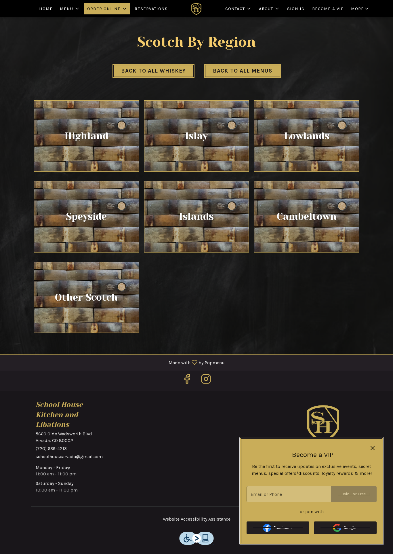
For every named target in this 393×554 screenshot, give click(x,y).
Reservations (151, 8)
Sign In (296, 8)
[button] (70, 8)
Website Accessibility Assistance (196, 519)
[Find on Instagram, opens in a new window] (206, 380)
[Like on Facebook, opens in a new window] (187, 380)
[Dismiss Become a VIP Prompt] (372, 448)
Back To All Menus (242, 71)
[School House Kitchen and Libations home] (196, 8)
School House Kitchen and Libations (323, 423)
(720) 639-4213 (51, 448)
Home (46, 8)
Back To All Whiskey (153, 71)
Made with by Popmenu (114, 362)
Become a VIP (328, 8)
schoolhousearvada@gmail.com (69, 456)
